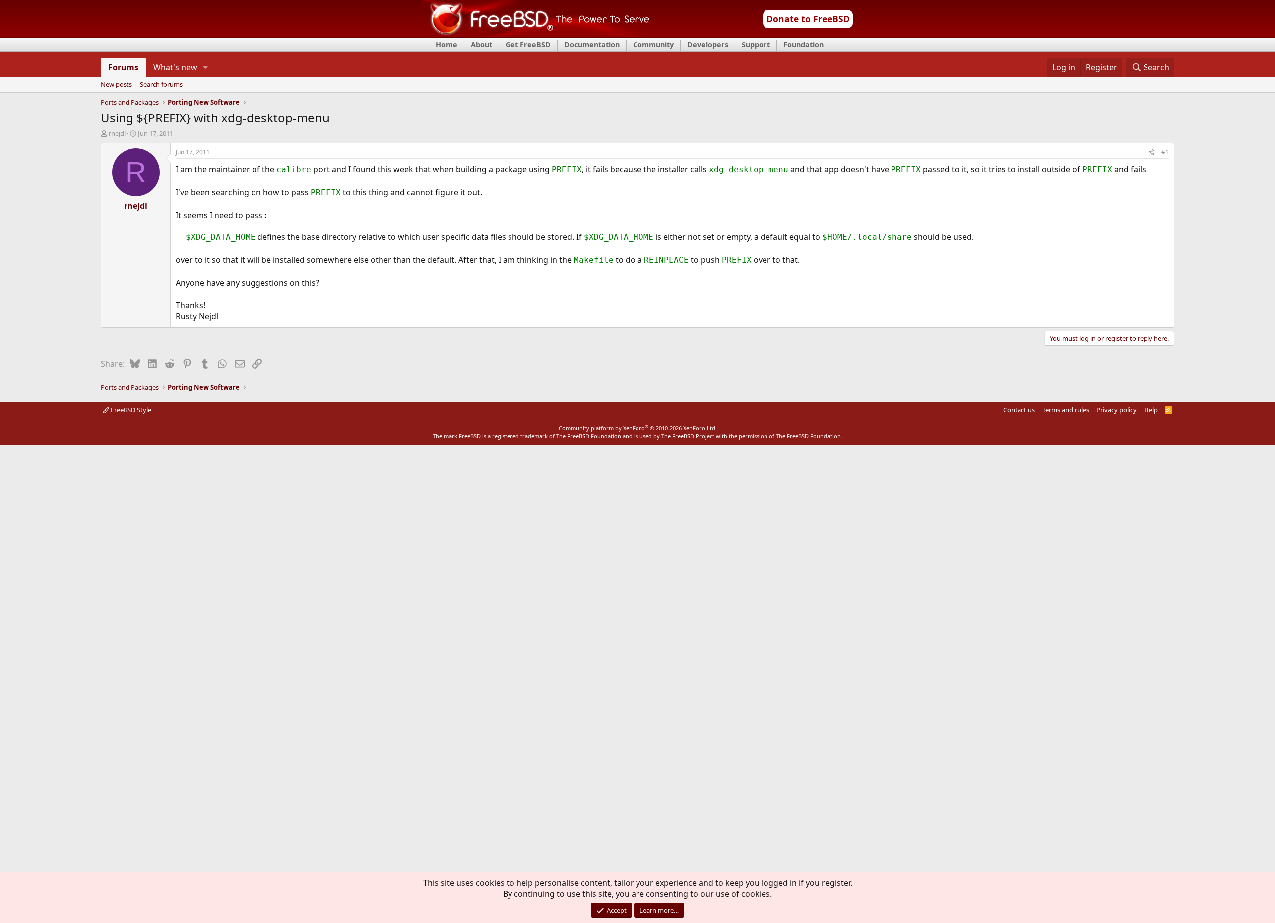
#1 (1165, 152)
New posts (116, 84)
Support (756, 44)
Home (446, 44)
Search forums (161, 84)
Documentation (592, 44)
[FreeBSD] (536, 34)
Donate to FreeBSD (808, 19)
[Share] (1151, 152)
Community (653, 44)
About (481, 44)
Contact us (1019, 409)
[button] (205, 67)
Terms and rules (1065, 409)
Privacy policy (1116, 409)
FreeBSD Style (130, 409)
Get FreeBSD (528, 44)
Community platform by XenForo (638, 428)
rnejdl (117, 133)
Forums (123, 67)
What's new (175, 67)
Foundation (803, 44)
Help (1151, 409)
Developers (707, 44)
